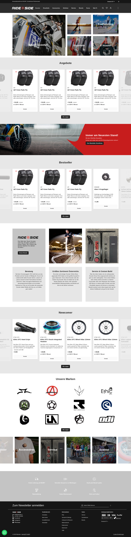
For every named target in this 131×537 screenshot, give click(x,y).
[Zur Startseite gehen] (22, 8)
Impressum (64, 527)
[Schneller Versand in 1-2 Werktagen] (65, 480)
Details (25, 109)
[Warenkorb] (114, 8)
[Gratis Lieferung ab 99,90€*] (36, 480)
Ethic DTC (16, 337)
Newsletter (44, 522)
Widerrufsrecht (65, 522)
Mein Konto (45, 517)
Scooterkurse (85, 517)
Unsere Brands (23, 253)
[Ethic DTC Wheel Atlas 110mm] (79, 327)
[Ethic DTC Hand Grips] (25, 327)
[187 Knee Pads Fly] (25, 78)
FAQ (63, 515)
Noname (96, 187)
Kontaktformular (46, 520)
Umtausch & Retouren (67, 520)
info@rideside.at (18, 514)
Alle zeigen (65, 117)
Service (83, 515)
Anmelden (44, 515)
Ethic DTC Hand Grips (21, 339)
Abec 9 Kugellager (101, 189)
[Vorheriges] (12, 90)
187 (14, 87)
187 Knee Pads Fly (20, 90)
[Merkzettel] (107, 8)
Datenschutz (65, 525)
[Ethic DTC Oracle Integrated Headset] (52, 327)
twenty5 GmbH (26, 534)
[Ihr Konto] (110, 8)
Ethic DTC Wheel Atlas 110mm (78, 339)
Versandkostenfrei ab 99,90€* (19, 1)
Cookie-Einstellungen (118, 534)
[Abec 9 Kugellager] (106, 177)
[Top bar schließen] (118, 1)
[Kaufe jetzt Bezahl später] (94, 480)
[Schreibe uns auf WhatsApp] (4, 532)
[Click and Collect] (94, 491)
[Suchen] (103, 8)
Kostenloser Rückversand (33, 1)
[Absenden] (111, 505)
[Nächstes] (119, 90)
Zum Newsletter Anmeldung (94, 143)
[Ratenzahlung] (36, 491)
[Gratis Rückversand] (65, 491)
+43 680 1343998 (18, 516)
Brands (83, 520)
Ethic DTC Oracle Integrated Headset (51, 340)
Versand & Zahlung (66, 517)
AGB (63, 530)
